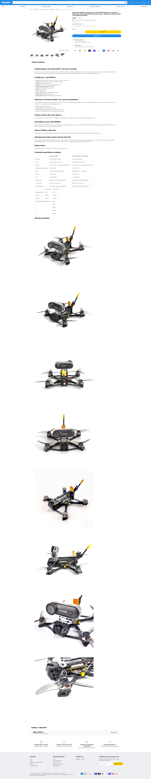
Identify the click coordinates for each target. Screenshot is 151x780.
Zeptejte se (114, 732)
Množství (74, 29)
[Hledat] (125, 2)
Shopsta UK (38, 775)
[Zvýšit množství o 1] (82, 31)
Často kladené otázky (57, 760)
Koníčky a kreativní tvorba (44, 9)
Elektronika (22, 6)
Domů (2, 6)
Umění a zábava (36, 9)
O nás (31, 760)
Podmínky (32, 764)
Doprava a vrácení (121, 6)
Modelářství (52, 9)
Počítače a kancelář (46, 6)
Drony (57, 9)
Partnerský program (34, 765)
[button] (134, 2)
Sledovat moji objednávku (95, 6)
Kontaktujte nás (144, 6)
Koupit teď (97, 36)
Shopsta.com (43, 775)
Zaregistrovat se (118, 763)
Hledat (54, 759)
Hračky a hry (70, 6)
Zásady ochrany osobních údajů (36, 762)
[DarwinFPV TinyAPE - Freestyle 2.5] (32, 55)
